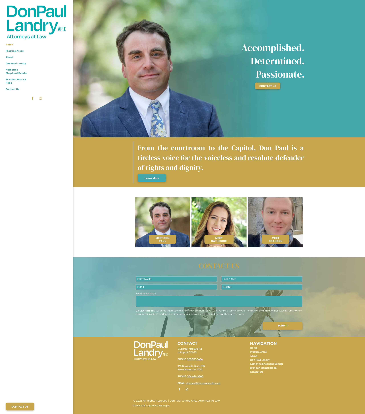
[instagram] (40, 98)
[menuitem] (18, 46)
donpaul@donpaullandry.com (203, 383)
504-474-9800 (195, 376)
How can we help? (146, 293)
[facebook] (32, 98)
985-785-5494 (195, 359)
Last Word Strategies (158, 405)
